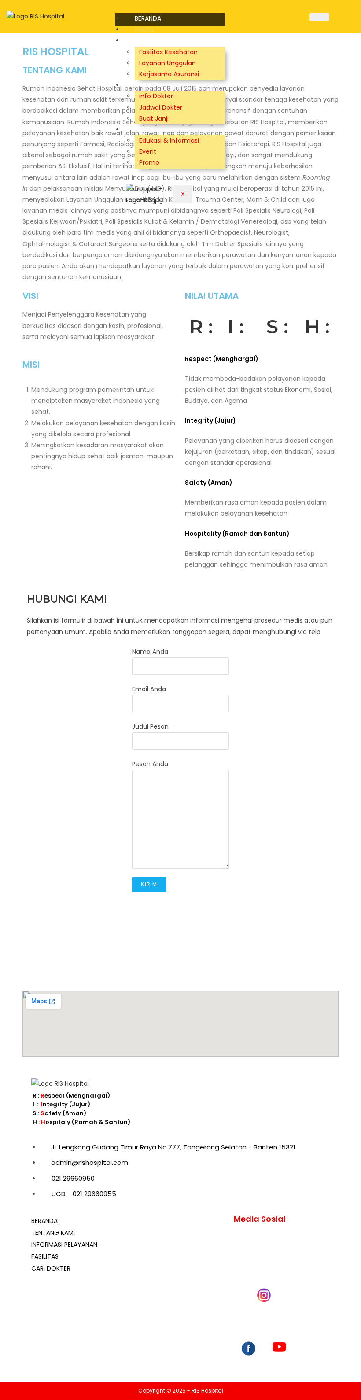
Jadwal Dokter (160, 107)
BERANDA (148, 18)
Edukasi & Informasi (169, 140)
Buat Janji (154, 118)
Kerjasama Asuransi (169, 74)
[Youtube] (279, 1358)
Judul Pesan (150, 726)
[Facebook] (248, 1358)
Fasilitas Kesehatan (168, 52)
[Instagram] (264, 1358)
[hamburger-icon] (319, 17)
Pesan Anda (150, 763)
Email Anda (149, 689)
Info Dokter (156, 96)
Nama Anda (150, 651)
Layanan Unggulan (167, 63)
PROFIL (144, 29)
